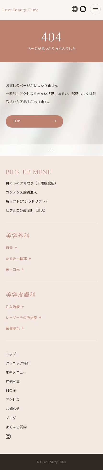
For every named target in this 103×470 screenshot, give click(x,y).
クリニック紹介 (18, 363)
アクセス (12, 399)
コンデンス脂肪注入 (21, 192)
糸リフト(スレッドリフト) (26, 201)
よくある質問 (16, 426)
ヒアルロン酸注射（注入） (27, 210)
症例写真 (13, 381)
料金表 (11, 390)
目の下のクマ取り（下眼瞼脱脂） (32, 183)
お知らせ (13, 408)
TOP (16, 121)
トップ (11, 354)
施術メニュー (16, 372)
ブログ (11, 417)
